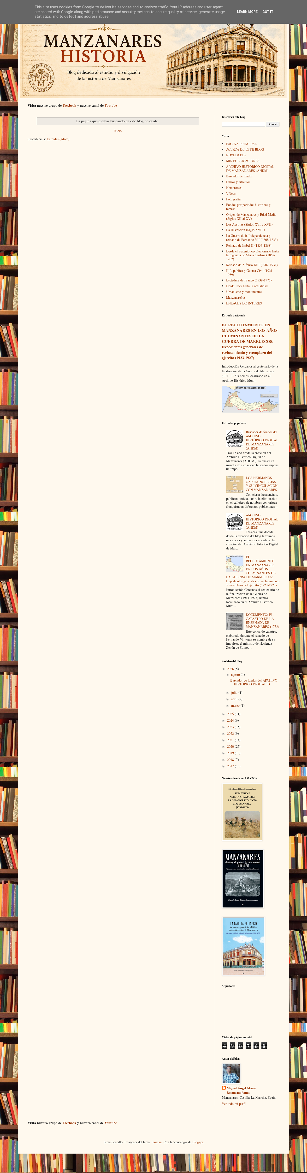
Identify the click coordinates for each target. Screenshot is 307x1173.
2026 (231, 668)
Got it (267, 12)
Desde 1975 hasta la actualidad (247, 286)
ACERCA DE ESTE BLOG (245, 149)
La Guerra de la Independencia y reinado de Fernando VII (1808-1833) (252, 237)
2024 (231, 720)
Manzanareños (235, 297)
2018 (231, 759)
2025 (231, 714)
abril (234, 699)
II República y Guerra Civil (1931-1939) (250, 272)
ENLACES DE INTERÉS (244, 303)
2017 (231, 766)
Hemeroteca (234, 187)
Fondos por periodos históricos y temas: (248, 206)
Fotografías (234, 199)
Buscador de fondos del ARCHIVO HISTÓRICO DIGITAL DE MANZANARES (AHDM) (262, 440)
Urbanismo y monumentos (244, 291)
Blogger (197, 1142)
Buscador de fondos (239, 176)
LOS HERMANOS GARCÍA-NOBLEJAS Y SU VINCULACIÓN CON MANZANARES (261, 483)
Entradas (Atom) (58, 139)
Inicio (118, 130)
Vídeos (231, 193)
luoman (157, 1142)
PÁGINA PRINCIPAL (241, 143)
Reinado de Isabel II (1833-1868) (249, 245)
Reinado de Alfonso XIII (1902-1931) (252, 265)
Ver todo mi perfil (234, 1103)
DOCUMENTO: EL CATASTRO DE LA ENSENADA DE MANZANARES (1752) (262, 620)
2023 (231, 726)
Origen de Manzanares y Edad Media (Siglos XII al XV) (251, 216)
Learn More (247, 12)
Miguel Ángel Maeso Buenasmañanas (241, 1090)
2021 (231, 740)
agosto (236, 674)
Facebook (69, 105)
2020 (231, 746)
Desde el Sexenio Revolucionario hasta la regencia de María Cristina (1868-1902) (252, 255)
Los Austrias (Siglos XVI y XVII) (249, 224)
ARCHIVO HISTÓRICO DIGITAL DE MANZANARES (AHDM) (250, 168)
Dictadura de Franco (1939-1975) (249, 280)
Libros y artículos (238, 182)
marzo (236, 705)
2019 (231, 753)
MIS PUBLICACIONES (243, 160)
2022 (231, 733)
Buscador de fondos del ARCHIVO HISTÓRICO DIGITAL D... (253, 682)
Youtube (111, 105)
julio (234, 692)
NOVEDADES (236, 155)
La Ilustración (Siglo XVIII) (245, 230)
